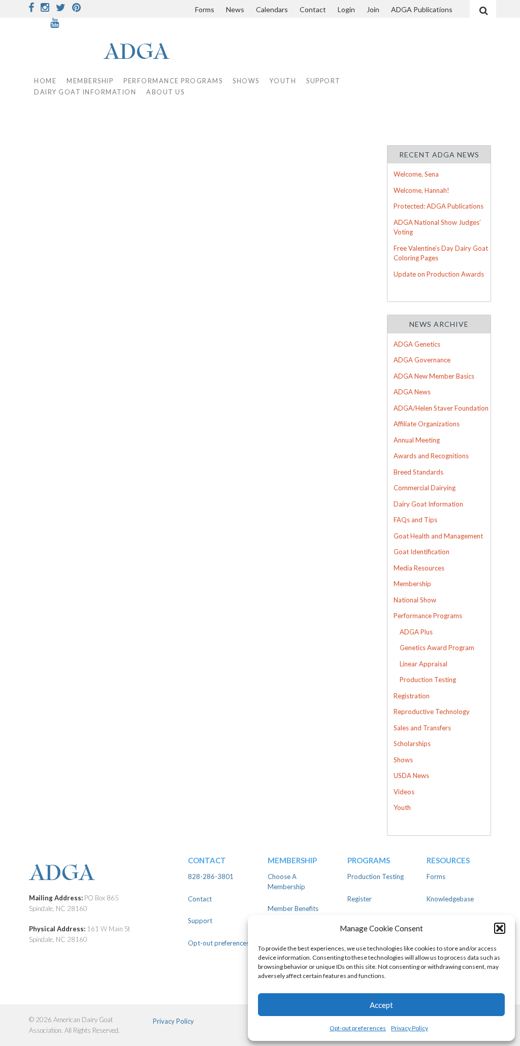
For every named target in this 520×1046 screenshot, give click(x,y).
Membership (412, 584)
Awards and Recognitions (431, 456)
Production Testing (428, 680)
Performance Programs (428, 616)
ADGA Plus (416, 632)
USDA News (411, 775)
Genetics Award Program (437, 648)
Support (323, 81)
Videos (404, 792)
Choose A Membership (286, 881)
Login (346, 9)
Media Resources (419, 568)
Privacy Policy (409, 1028)
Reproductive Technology (432, 711)
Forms (204, 9)
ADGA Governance (422, 360)
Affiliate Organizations (427, 424)
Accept (381, 1004)
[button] (500, 928)
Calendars (272, 9)
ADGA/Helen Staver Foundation (441, 408)
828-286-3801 (211, 876)
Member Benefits (293, 908)
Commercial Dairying (425, 488)
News (235, 9)
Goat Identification (421, 552)
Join (373, 9)
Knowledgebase (450, 899)
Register (359, 899)
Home (45, 81)
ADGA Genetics (417, 344)
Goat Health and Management (438, 536)
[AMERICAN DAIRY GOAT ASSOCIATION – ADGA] (116, 52)
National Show (415, 600)
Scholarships (412, 743)
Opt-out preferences (358, 1028)
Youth (402, 807)
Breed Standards (418, 472)
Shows (403, 760)
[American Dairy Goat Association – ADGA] (101, 873)
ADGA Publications (421, 9)
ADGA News (412, 392)
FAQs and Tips (415, 520)
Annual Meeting (417, 440)
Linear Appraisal (423, 664)
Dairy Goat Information (85, 92)
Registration (412, 696)
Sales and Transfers (422, 728)
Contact (313, 9)
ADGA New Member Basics (434, 376)
